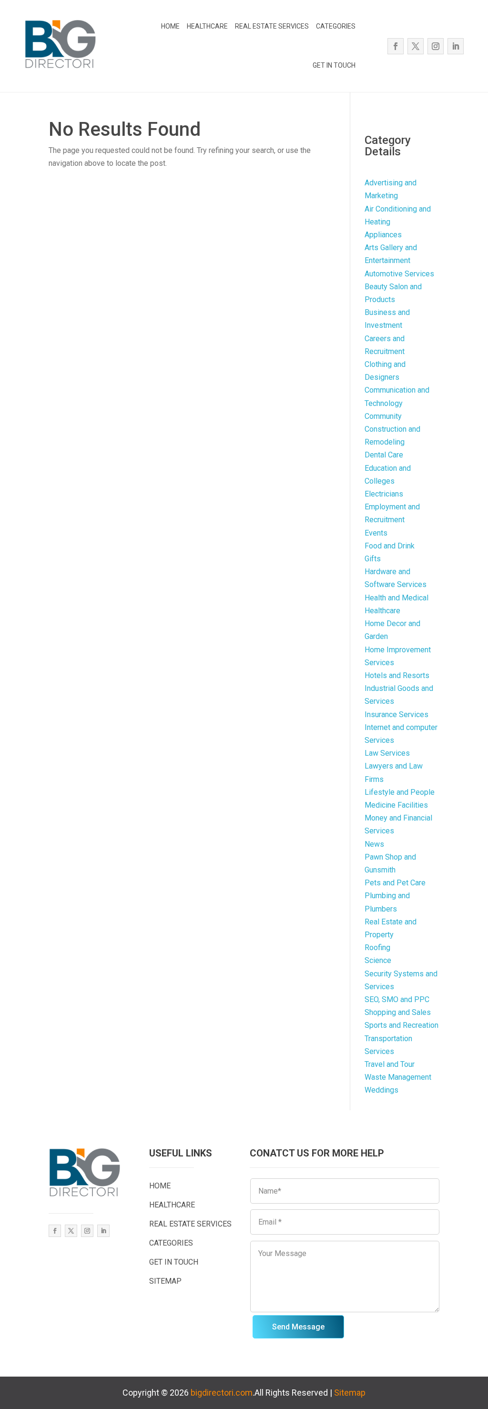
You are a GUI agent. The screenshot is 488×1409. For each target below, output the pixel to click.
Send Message (298, 1326)
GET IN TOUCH (334, 65)
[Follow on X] (415, 46)
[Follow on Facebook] (395, 46)
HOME (170, 26)
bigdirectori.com (222, 1393)
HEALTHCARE (207, 26)
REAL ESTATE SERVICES (272, 26)
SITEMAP (165, 1281)
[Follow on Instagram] (435, 46)
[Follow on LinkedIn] (455, 46)
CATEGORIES (336, 26)
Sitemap (350, 1393)
